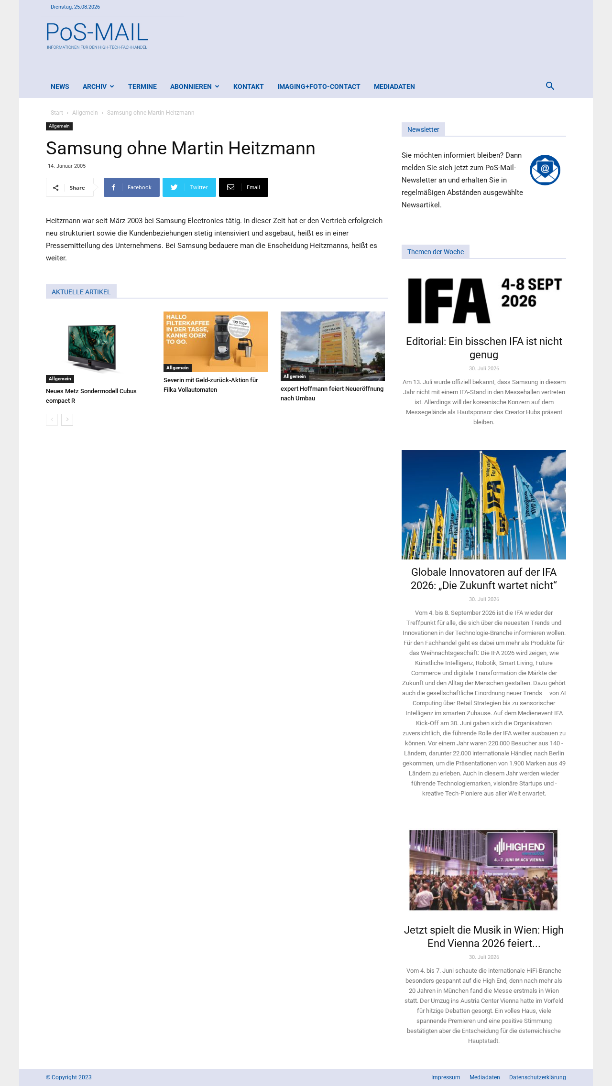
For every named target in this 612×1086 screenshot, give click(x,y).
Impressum (445, 1077)
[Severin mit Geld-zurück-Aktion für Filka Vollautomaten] (217, 342)
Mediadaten (394, 86)
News (60, 86)
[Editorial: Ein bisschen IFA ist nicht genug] (484, 300)
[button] (549, 87)
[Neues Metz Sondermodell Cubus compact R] (99, 347)
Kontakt (248, 86)
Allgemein (85, 112)
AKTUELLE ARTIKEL (81, 292)
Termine (142, 86)
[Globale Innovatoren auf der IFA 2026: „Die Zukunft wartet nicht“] (484, 504)
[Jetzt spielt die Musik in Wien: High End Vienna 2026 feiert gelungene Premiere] (484, 869)
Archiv (95, 86)
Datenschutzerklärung (537, 1077)
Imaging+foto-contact (319, 86)
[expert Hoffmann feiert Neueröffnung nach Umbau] (334, 346)
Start (57, 112)
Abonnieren (191, 86)
